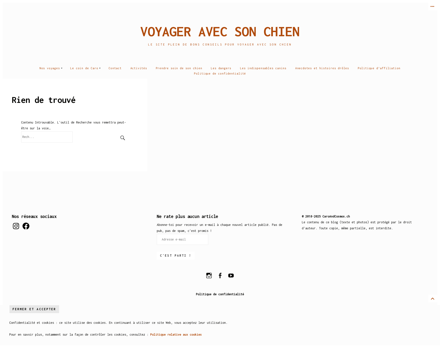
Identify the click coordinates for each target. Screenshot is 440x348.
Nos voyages (50, 68)
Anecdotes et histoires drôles (322, 68)
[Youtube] (231, 277)
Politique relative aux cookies (176, 334)
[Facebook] (220, 277)
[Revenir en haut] (432, 298)
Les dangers (221, 68)
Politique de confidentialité (220, 73)
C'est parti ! (175, 255)
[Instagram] (209, 277)
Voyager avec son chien (220, 31)
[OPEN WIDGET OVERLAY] (432, 6)
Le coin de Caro (84, 68)
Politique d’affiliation (379, 68)
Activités (138, 68)
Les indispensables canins (263, 68)
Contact (115, 68)
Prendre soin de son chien (179, 68)
